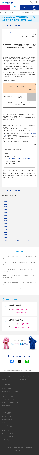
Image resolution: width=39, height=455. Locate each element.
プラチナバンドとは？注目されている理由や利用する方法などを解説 (19, 257)
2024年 (5, 206)
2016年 (5, 229)
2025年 (5, 204)
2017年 (5, 226)
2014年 (5, 234)
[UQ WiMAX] (7, 3)
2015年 (5, 232)
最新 (5, 198)
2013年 (5, 237)
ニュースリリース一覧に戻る (11, 25)
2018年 (5, 223)
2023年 (5, 209)
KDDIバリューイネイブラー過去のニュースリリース (16, 240)
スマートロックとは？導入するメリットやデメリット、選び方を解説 (19, 283)
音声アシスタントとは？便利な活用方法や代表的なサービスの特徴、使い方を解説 (18, 276)
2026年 (5, 201)
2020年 (5, 218)
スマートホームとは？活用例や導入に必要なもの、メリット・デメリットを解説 (19, 270)
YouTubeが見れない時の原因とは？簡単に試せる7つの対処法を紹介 (19, 263)
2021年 (5, 215)
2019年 (5, 220)
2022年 (5, 212)
